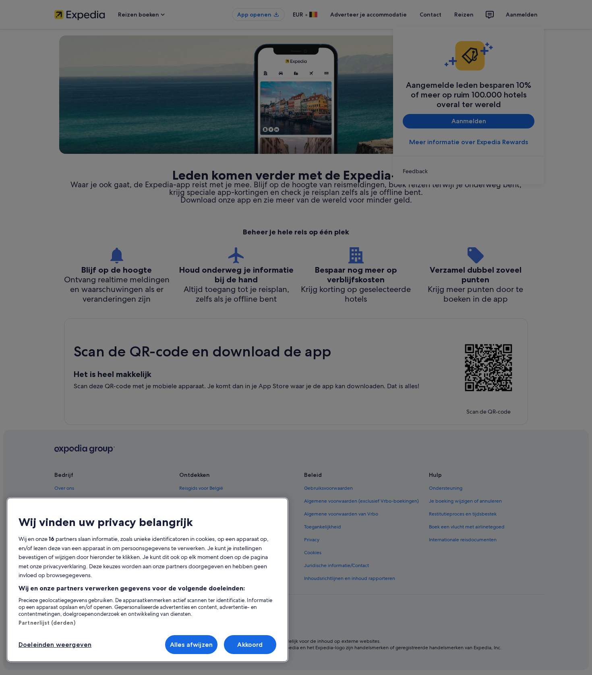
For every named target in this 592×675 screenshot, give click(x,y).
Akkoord (250, 644)
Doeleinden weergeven (55, 644)
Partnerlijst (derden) (47, 622)
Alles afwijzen (191, 644)
